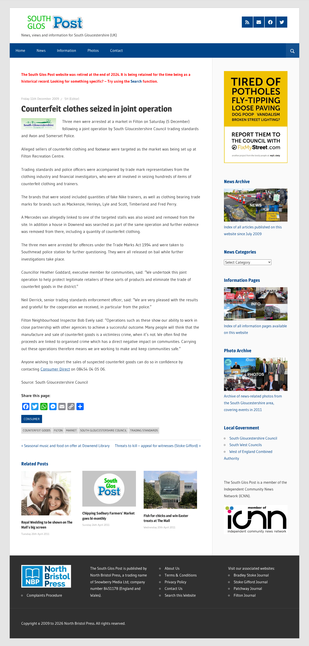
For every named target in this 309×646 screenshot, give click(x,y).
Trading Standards (144, 430)
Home (20, 50)
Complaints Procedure (44, 595)
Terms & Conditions (181, 575)
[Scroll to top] (301, 638)
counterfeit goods (36, 430)
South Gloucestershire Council (103, 430)
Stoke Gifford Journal (251, 581)
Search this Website (180, 595)
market (71, 430)
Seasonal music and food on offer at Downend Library (67, 445)
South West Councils (245, 444)
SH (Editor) (71, 99)
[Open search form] (292, 50)
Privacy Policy (175, 581)
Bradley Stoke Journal (251, 575)
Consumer (32, 419)
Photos (93, 50)
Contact (116, 50)
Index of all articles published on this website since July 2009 (253, 230)
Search (136, 81)
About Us (172, 568)
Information (66, 50)
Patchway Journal (248, 588)
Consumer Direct (55, 369)
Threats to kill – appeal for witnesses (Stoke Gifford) (156, 445)
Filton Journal (245, 595)
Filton (58, 430)
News (41, 50)
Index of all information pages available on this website (255, 329)
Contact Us (173, 588)
